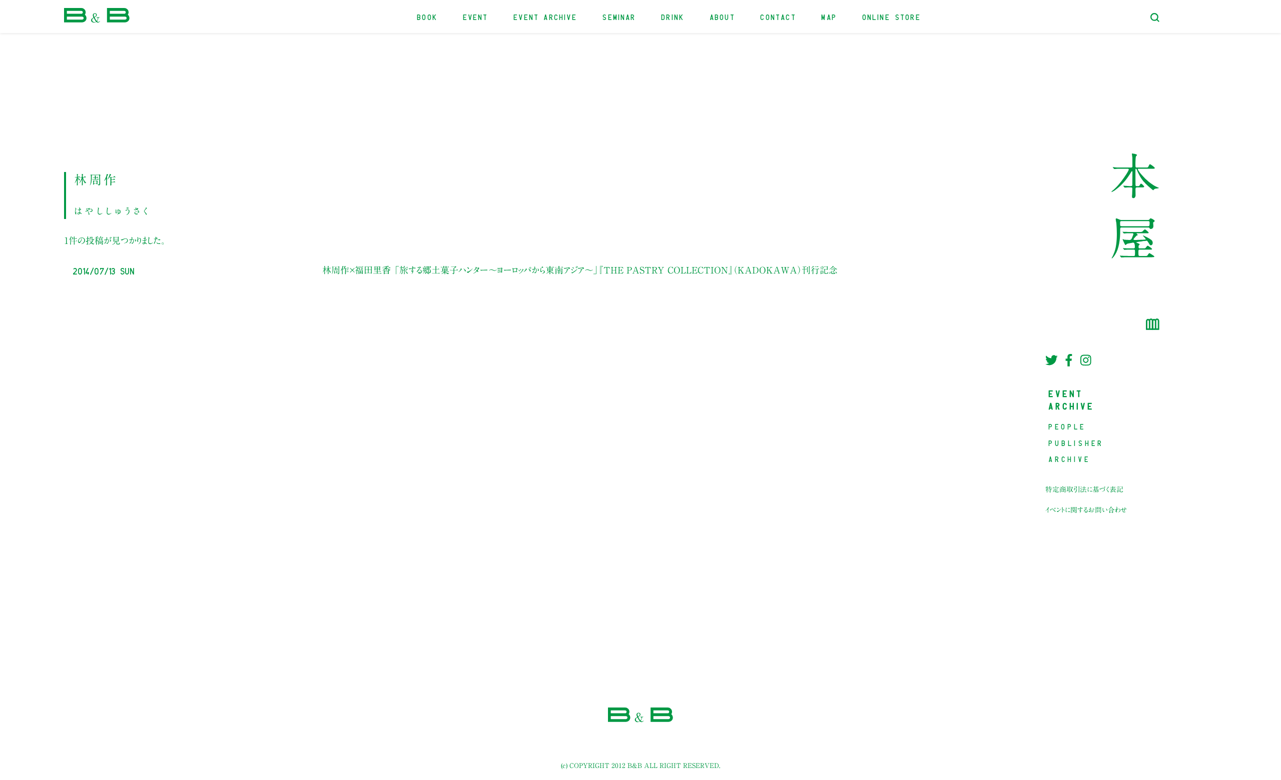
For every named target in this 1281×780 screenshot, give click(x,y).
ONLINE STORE (892, 16)
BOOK (427, 16)
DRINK (673, 16)
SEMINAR (619, 16)
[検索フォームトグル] (1154, 17)
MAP (829, 16)
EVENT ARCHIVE (545, 16)
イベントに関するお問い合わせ (1086, 510)
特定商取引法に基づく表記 (1084, 489)
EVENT (476, 16)
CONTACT (778, 16)
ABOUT (723, 16)
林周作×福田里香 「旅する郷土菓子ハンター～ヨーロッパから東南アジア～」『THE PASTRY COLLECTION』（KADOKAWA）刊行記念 (580, 270)
